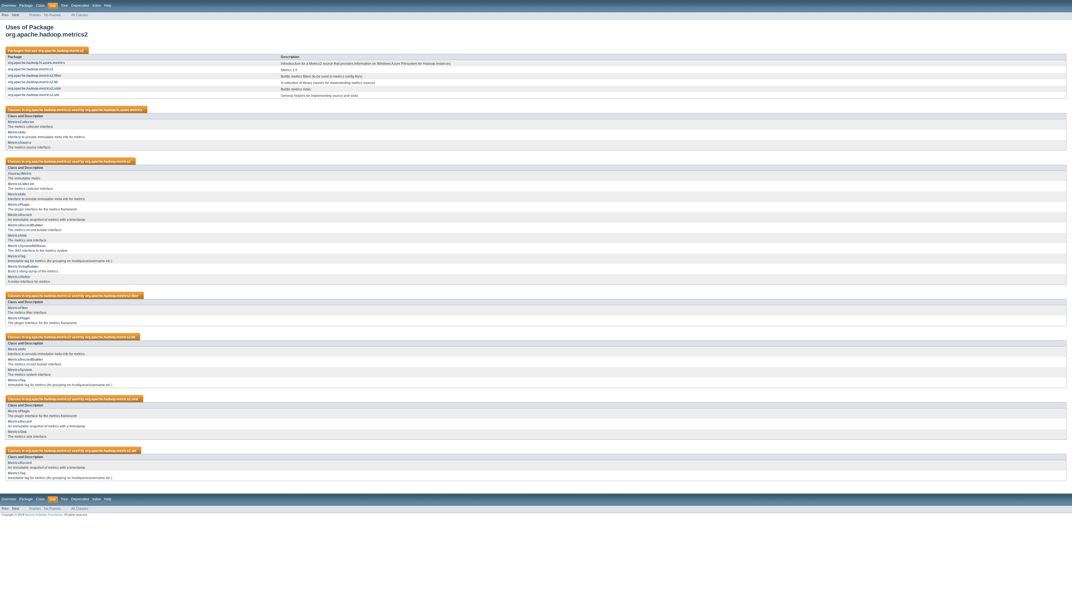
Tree (64, 6)
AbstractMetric (20, 174)
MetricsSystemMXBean (27, 246)
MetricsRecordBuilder (25, 225)
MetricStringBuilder (23, 267)
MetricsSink (17, 236)
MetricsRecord (20, 215)
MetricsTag (16, 256)
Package (26, 6)
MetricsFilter (18, 308)
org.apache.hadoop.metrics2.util (33, 95)
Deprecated (80, 6)
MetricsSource (19, 143)
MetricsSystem (20, 370)
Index (96, 6)
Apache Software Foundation (44, 514)
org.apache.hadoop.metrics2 (61, 51)
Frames (35, 15)
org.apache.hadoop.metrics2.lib (33, 82)
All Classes (79, 15)
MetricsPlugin (19, 205)
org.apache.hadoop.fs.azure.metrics (36, 63)
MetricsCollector (21, 122)
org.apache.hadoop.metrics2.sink (34, 88)
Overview (9, 6)
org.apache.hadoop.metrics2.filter (34, 76)
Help (107, 6)
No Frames (52, 15)
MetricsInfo (17, 132)
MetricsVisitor (19, 277)
